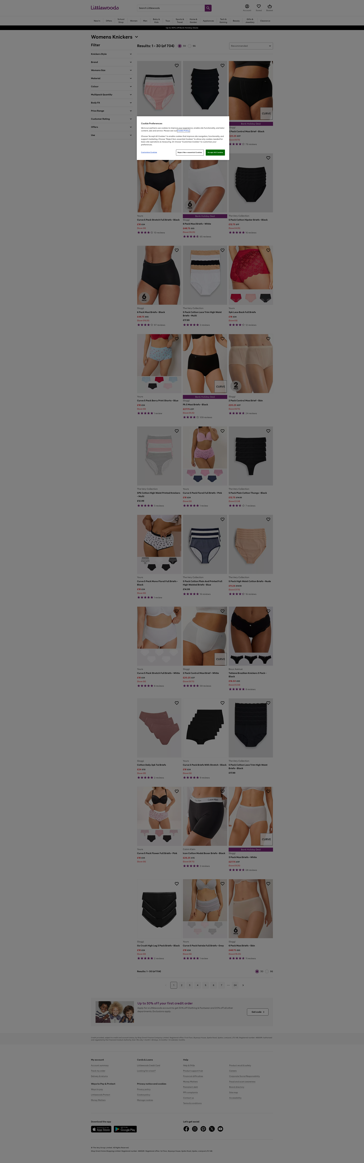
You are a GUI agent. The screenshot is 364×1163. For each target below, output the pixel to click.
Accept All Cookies (215, 152)
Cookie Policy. (183, 130)
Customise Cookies (149, 152)
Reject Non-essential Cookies (190, 152)
